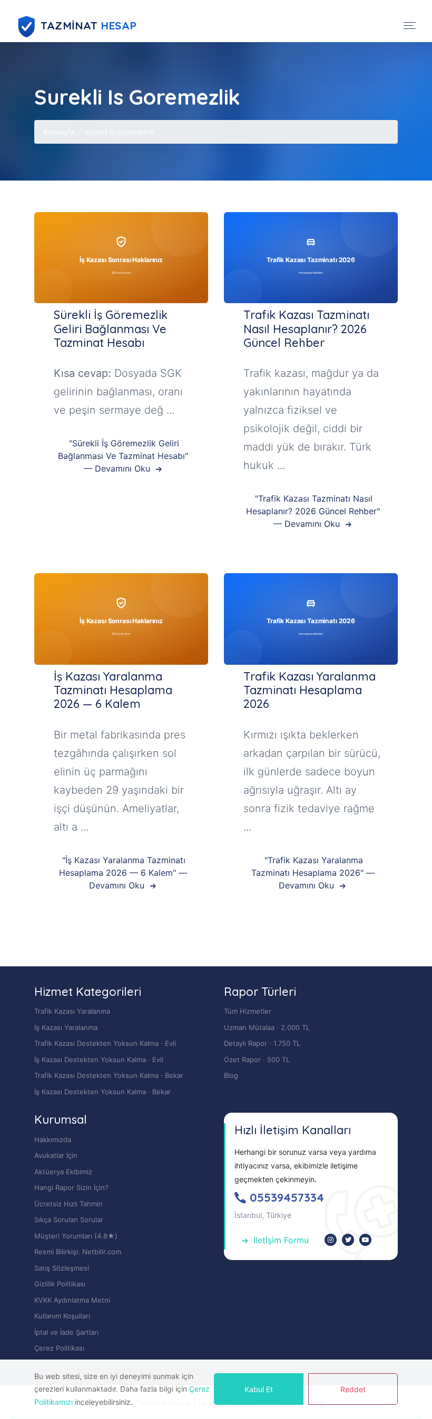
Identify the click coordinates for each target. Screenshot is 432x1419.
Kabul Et (258, 1389)
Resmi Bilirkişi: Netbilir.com (77, 1251)
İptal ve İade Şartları (66, 1332)
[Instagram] (331, 1240)
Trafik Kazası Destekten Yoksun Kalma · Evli (105, 1043)
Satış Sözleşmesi (61, 1268)
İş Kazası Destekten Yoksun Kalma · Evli (98, 1059)
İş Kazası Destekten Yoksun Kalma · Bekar (102, 1091)
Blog (231, 1075)
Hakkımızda (52, 1139)
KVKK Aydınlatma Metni (72, 1300)
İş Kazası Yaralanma (65, 1027)
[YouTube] (365, 1240)
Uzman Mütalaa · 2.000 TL (267, 1027)
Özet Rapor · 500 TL (257, 1059)
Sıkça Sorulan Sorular (68, 1219)
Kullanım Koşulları (62, 1316)
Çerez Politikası (59, 1348)
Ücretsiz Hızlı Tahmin (68, 1204)
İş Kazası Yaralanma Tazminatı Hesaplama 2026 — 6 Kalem (113, 690)
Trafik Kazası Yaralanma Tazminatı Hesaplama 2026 (309, 690)
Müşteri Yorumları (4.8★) (75, 1236)
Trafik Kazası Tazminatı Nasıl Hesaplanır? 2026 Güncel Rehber (306, 328)
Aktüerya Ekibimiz (63, 1171)
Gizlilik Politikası (59, 1284)
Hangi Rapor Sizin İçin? (71, 1187)
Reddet (353, 1389)
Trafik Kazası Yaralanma (72, 1011)
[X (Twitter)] (348, 1240)
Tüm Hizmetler (247, 1011)
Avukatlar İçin (55, 1155)
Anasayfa (59, 131)
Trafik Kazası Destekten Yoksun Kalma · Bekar (108, 1075)
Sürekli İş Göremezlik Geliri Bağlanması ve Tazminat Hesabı (111, 328)
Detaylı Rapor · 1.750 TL (262, 1043)
